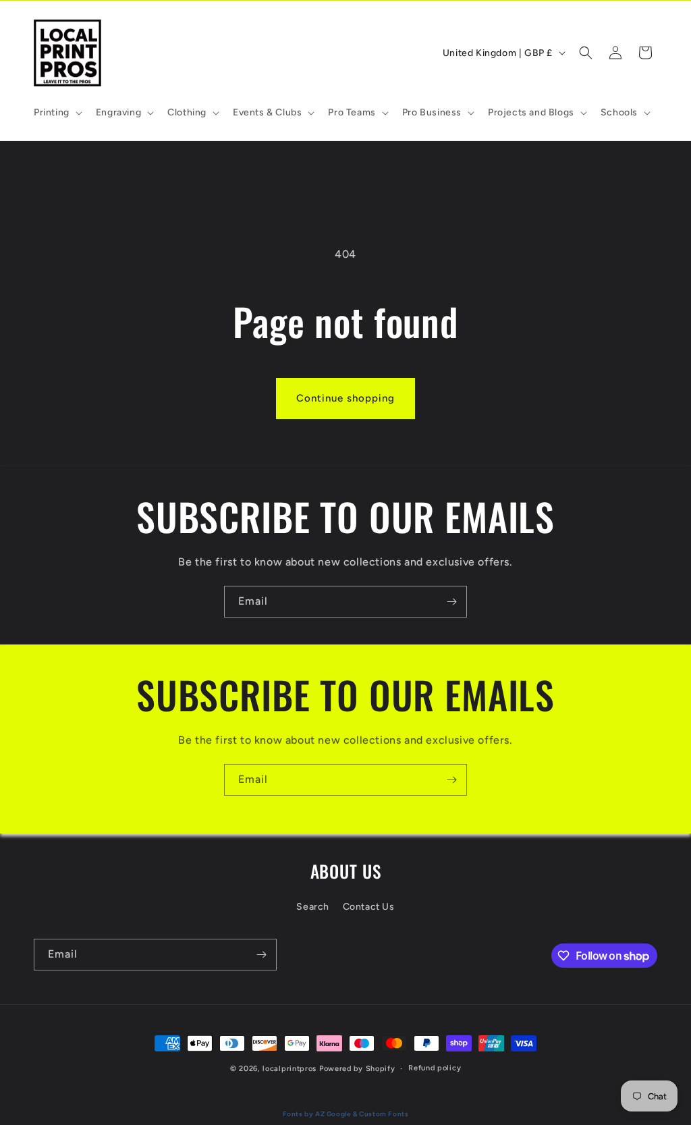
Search (312, 906)
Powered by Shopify (357, 1068)
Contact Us (369, 906)
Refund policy (434, 1068)
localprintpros (289, 1068)
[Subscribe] (451, 602)
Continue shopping (345, 398)
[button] (57, 113)
